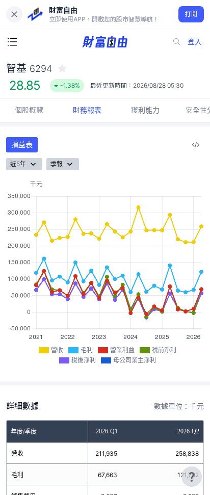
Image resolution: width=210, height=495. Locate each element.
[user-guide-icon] (191, 476)
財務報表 (87, 110)
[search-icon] (176, 41)
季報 (56, 164)
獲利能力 (145, 110)
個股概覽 (29, 110)
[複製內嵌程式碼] (196, 145)
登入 (195, 41)
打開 (191, 14)
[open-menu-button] (12, 42)
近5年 (18, 164)
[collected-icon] (62, 68)
